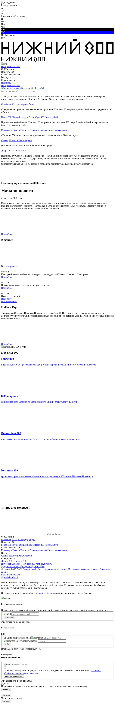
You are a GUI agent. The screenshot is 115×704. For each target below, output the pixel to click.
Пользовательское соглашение (84, 569)
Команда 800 (51, 117)
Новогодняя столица (58, 130)
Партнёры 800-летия (31, 564)
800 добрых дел (20, 117)
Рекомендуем (25, 140)
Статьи (4, 140)
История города (20, 104)
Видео (32, 104)
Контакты (47, 564)
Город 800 (6, 117)
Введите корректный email (17, 637)
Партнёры (6, 82)
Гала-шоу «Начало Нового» (15, 130)
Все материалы (9, 266)
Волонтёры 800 (36, 117)
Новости (13, 140)
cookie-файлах (44, 593)
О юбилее (6, 104)
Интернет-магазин (10, 564)
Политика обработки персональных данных (45, 569)
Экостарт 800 (19, 150)
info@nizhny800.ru (10, 574)
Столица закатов (38, 130)
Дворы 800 (6, 150)
